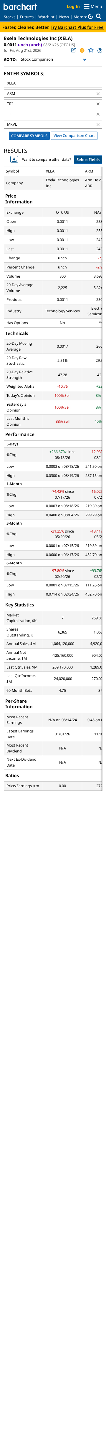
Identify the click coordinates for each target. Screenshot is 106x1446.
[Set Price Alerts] (82, 50)
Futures (27, 16)
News (64, 16)
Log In (73, 6)
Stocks (9, 16)
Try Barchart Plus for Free (77, 27)
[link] (99, 50)
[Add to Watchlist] (91, 50)
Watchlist (46, 16)
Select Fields (88, 159)
